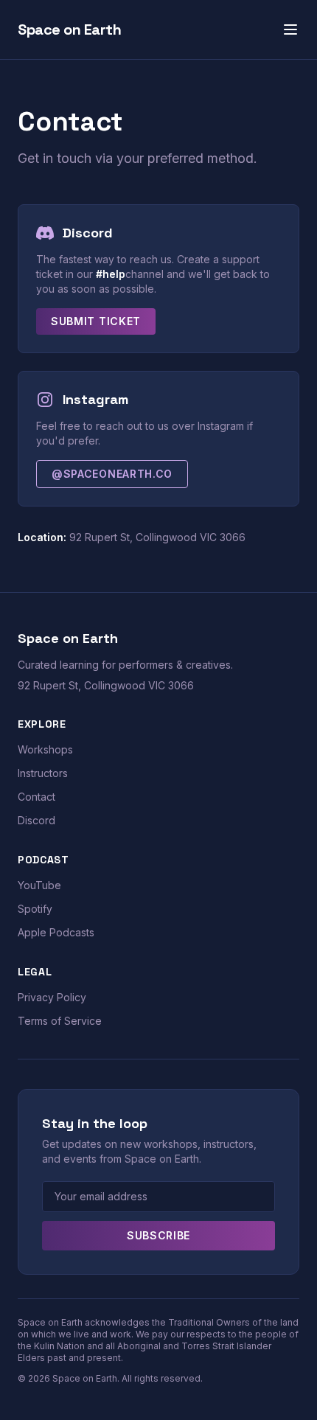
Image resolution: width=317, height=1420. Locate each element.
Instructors (43, 773)
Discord (36, 820)
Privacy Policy (52, 997)
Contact (36, 796)
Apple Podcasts (56, 932)
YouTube (39, 885)
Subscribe (158, 1235)
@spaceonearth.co (112, 473)
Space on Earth (69, 29)
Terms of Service (60, 1020)
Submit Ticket (96, 321)
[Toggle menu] (290, 29)
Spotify (35, 908)
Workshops (45, 749)
